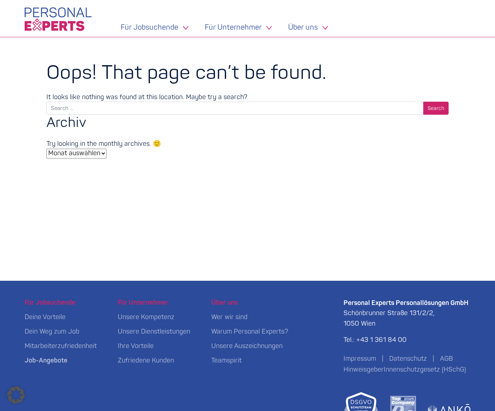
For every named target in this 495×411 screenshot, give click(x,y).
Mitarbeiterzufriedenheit (61, 346)
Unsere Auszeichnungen (247, 346)
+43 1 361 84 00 (381, 340)
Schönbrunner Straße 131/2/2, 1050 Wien (406, 313)
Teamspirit (226, 360)
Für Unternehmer (233, 28)
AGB (446, 359)
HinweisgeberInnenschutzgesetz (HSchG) (405, 369)
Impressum (360, 359)
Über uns (303, 28)
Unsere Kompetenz (146, 317)
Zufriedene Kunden (146, 360)
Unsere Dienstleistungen (154, 331)
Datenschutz (408, 359)
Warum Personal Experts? (249, 331)
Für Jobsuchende (149, 28)
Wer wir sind (229, 317)
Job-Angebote (46, 360)
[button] (16, 395)
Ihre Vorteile (136, 346)
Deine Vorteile (45, 317)
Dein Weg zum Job (52, 331)
